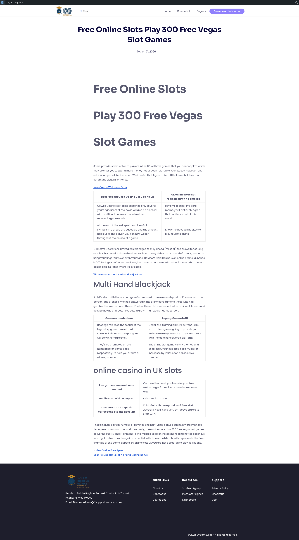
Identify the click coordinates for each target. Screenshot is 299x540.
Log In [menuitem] (9, 2)
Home (167, 11)
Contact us (159, 494)
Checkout (218, 494)
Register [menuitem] (19, 2)
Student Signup (191, 488)
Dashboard (189, 500)
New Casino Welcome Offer (110, 187)
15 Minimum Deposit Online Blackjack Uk (117, 274)
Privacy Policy (220, 488)
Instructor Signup (192, 494)
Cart (214, 500)
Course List (183, 11)
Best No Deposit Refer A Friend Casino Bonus (120, 455)
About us (158, 488)
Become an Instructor (227, 11)
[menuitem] (2, 2)
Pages (200, 11)
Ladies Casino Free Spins (108, 450)
